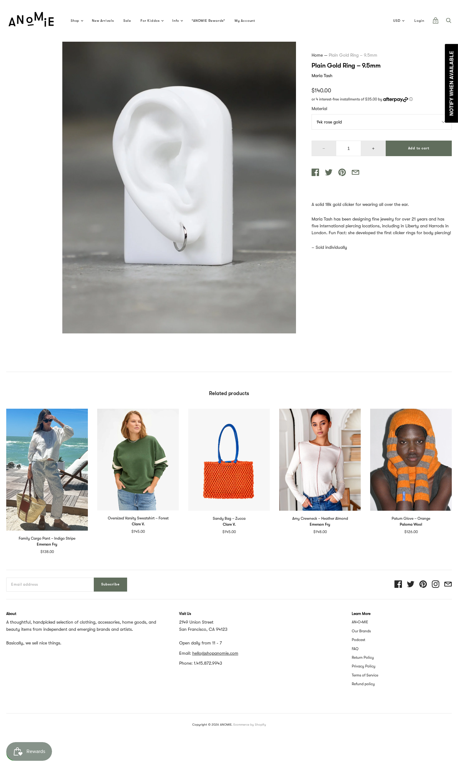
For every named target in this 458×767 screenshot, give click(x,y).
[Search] (449, 22)
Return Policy (363, 657)
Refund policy (363, 684)
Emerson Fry (47, 544)
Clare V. (138, 524)
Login (419, 21)
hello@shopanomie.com (215, 653)
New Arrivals (103, 21)
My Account (245, 21)
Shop (75, 21)
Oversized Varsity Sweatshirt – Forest (138, 518)
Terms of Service (365, 675)
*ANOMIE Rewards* (208, 21)
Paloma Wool (411, 524)
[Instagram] (435, 584)
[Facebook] (398, 584)
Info (175, 21)
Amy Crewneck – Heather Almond (320, 518)
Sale (127, 21)
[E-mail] (448, 584)
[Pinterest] (423, 584)
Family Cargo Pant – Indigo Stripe (47, 538)
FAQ (355, 649)
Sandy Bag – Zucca (229, 518)
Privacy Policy (363, 666)
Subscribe (110, 584)
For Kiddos (150, 21)
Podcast (358, 640)
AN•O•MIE (360, 622)
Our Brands (361, 631)
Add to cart (418, 148)
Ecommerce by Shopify (249, 724)
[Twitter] (410, 584)
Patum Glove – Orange (411, 518)
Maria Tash (322, 75)
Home (317, 55)
